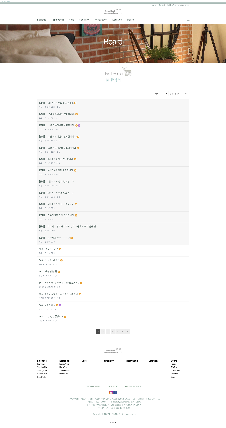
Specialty (84, 19)
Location (117, 19)
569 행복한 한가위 (49, 248)
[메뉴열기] (188, 19)
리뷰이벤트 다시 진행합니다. (57, 215)
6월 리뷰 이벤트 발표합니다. (56, 192)
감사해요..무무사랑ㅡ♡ (54, 237)
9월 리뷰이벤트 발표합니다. (56, 159)
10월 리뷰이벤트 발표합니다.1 (58, 147)
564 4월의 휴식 (47, 305)
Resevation (101, 19)
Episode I (42, 19)
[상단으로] (220, 422)
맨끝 (127, 331)
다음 (122, 331)
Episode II (58, 19)
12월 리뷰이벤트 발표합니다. (57, 114)
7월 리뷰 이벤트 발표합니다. (56, 181)
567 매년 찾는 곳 (48, 271)
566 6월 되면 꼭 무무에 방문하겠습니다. (59, 282)
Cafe (71, 19)
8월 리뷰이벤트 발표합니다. (56, 170)
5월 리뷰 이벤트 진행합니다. (57, 204)
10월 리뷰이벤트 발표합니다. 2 (58, 136)
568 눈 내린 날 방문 (49, 260)
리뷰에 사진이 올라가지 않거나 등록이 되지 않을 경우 (68, 226)
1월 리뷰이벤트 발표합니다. (56, 102)
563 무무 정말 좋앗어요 (51, 316)
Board (130, 19)
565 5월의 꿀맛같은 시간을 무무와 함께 (59, 293)
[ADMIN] (113, 422)
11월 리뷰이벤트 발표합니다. (57, 125)
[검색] (186, 93)
